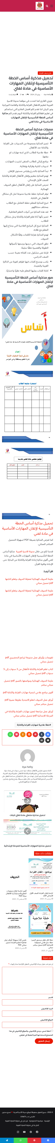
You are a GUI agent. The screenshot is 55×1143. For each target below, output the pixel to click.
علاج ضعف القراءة (45, 73)
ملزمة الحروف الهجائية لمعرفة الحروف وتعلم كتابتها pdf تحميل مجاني (29, 581)
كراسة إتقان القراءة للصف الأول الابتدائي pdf (41, 894)
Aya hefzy (47, 94)
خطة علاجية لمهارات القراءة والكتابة (33, 725)
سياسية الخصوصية (36, 1120)
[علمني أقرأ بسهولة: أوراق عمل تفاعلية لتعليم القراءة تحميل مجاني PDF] (14, 920)
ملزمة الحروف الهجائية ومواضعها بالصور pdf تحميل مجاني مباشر (28, 683)
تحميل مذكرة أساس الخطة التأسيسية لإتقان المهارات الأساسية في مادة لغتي (27, 528)
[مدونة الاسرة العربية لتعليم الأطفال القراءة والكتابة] (40, 6)
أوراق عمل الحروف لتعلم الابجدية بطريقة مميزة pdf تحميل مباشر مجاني (29, 702)
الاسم (51, 997)
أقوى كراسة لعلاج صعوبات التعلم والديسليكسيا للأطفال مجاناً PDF (16, 893)
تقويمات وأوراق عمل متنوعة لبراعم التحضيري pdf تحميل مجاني (29, 659)
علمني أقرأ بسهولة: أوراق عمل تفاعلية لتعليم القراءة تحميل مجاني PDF (15, 942)
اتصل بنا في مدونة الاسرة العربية (27, 1125)
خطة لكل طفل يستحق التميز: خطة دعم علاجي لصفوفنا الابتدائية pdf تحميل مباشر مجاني (42, 943)
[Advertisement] (27, 41)
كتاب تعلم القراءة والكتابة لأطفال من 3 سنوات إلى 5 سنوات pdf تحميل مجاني (28, 671)
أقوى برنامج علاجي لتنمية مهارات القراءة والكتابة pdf (28, 692)
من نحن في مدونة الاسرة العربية (16, 1120)
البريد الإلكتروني (47, 1009)
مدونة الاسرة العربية (25, 551)
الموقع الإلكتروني (46, 1020)
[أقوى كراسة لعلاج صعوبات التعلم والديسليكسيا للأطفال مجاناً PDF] (14, 873)
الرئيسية (47, 1120)
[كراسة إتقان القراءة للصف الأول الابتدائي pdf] (41, 874)
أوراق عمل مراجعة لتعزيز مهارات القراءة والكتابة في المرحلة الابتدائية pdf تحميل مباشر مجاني (29, 713)
